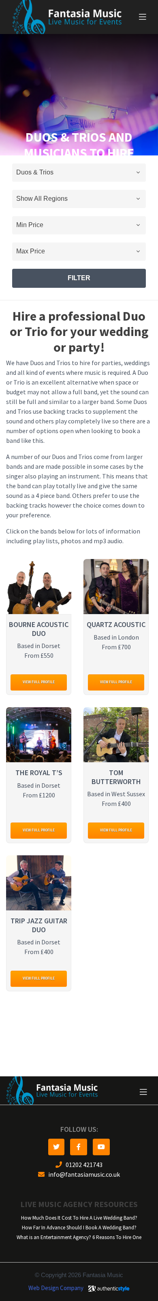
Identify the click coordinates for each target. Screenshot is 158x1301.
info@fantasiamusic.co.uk (82, 1174)
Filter (79, 277)
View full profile (39, 682)
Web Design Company (55, 1288)
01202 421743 (82, 1165)
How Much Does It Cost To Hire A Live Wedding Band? (79, 1217)
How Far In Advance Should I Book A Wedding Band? (79, 1227)
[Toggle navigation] (143, 17)
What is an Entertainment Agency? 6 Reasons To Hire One (79, 1237)
